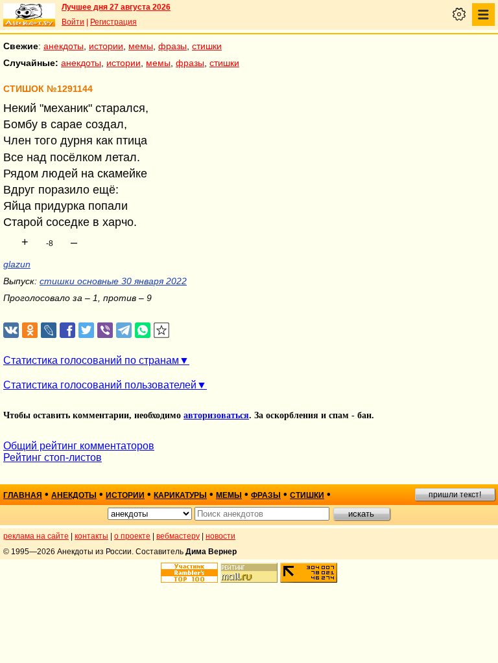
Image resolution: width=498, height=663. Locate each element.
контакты (91, 536)
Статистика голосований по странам (91, 360)
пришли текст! (455, 494)
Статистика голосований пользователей (99, 384)
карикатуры (180, 495)
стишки (207, 46)
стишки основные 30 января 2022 (113, 281)
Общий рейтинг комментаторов (78, 445)
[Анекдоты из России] (29, 15)
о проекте (132, 536)
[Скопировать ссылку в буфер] (162, 330)
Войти (73, 22)
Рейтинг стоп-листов (52, 457)
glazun (16, 264)
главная (22, 495)
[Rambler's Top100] (189, 573)
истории (106, 46)
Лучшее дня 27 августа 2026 (116, 7)
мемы (140, 46)
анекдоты (63, 46)
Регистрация (113, 22)
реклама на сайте (36, 536)
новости (220, 536)
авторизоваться (216, 415)
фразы (172, 46)
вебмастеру (178, 536)
